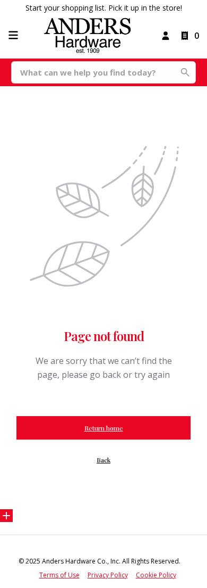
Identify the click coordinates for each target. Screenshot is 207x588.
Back (103, 460)
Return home (103, 428)
